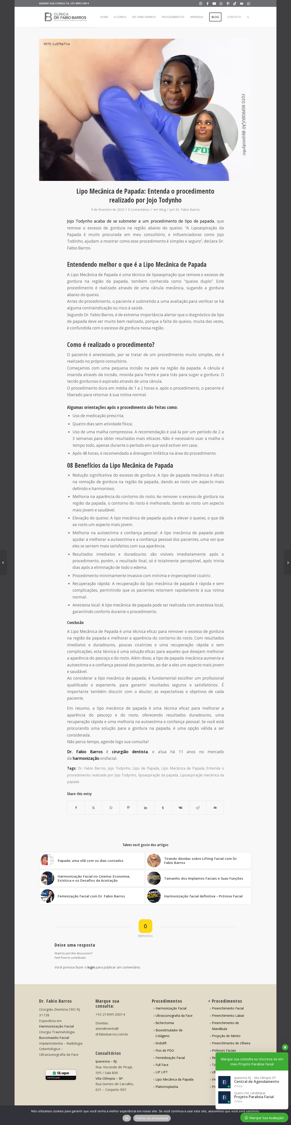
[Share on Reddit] (197, 807)
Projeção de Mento (226, 1036)
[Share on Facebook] (76, 807)
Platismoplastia (167, 1086)
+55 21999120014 (110, 1014)
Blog (162, 209)
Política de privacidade (151, 1118)
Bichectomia (165, 1023)
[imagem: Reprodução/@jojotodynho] (145, 110)
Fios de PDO (165, 1050)
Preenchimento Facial (228, 1008)
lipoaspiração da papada (158, 775)
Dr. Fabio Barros (188, 209)
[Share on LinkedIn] (145, 807)
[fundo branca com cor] (66, 17)
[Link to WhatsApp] (221, 3)
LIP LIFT (162, 1072)
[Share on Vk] (180, 807)
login (91, 967)
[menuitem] (104, 17)
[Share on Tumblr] (162, 807)
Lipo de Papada (146, 768)
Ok (127, 1118)
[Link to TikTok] (234, 3)
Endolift (161, 1043)
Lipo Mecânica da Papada (174, 1079)
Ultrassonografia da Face (174, 1015)
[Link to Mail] (241, 3)
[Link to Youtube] (214, 3)
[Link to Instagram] (200, 3)
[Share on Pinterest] (128, 807)
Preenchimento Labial (228, 1015)
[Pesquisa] (248, 17)
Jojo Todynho (119, 768)
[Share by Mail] (215, 807)
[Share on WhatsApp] (110, 807)
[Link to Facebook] (207, 3)
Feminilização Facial (170, 1058)
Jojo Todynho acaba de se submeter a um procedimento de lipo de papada (140, 221)
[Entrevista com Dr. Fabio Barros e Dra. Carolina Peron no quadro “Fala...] (287, 562)
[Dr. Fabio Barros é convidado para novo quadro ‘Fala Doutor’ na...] (3, 562)
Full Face (162, 1065)
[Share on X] (93, 807)
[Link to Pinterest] (228, 3)
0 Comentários (139, 209)
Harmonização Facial (171, 1008)
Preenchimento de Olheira (231, 1043)
